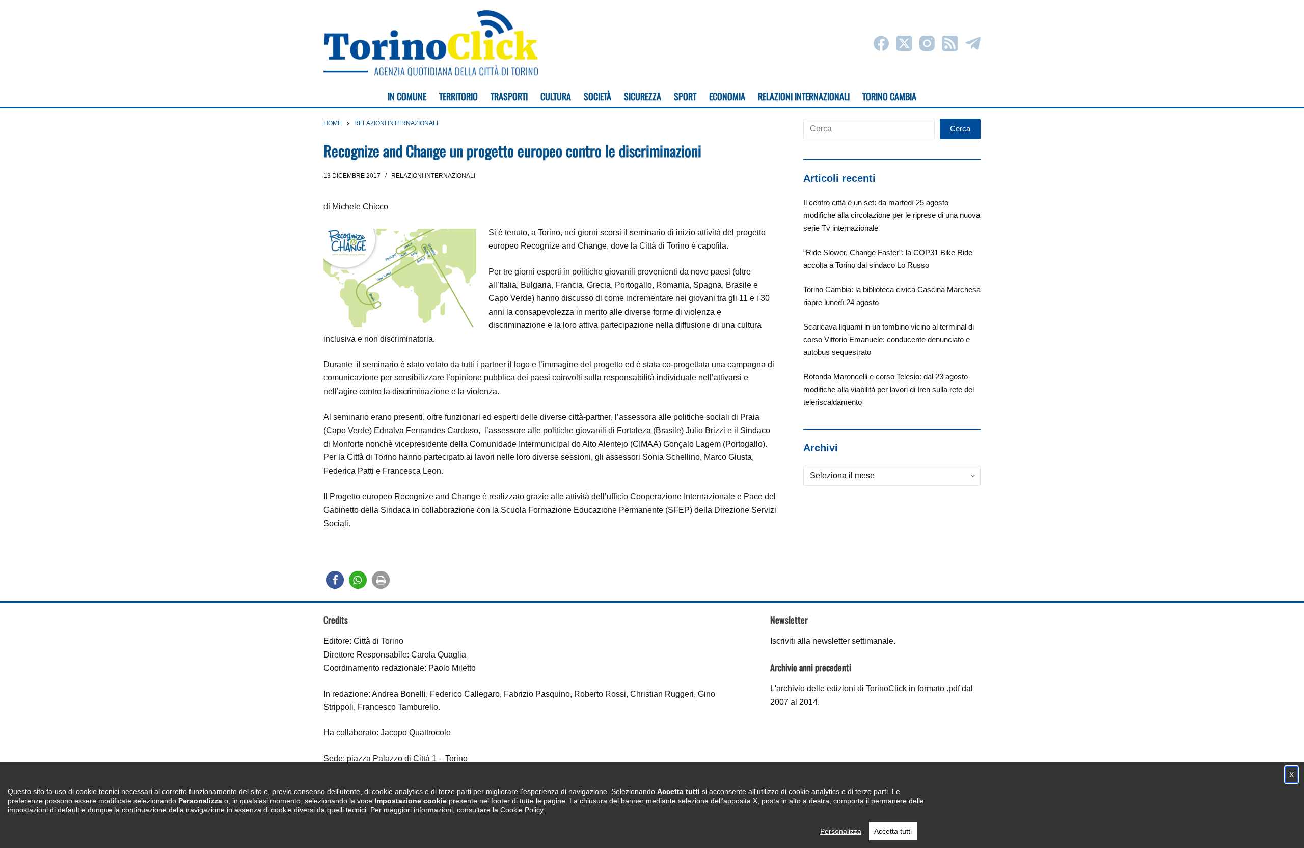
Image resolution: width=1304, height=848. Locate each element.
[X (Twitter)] (904, 43)
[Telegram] (973, 43)
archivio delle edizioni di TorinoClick (841, 688)
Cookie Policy (521, 810)
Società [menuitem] (597, 96)
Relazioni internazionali (433, 175)
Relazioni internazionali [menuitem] (804, 96)
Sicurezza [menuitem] (642, 96)
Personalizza (840, 831)
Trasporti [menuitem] (509, 96)
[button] (335, 580)
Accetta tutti (893, 831)
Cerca (960, 128)
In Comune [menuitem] (407, 96)
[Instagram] (927, 43)
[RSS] (950, 43)
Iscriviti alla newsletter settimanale (831, 641)
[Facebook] (881, 43)
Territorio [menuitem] (458, 96)
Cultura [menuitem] (555, 96)
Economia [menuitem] (727, 96)
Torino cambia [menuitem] (889, 96)
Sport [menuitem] (685, 96)
